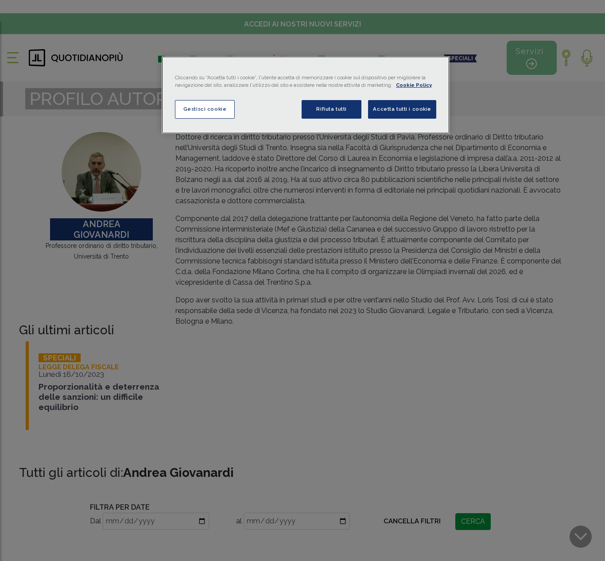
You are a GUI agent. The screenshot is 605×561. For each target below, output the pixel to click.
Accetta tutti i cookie (402, 109)
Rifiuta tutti (331, 109)
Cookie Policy (414, 85)
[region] (306, 95)
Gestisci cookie (205, 109)
